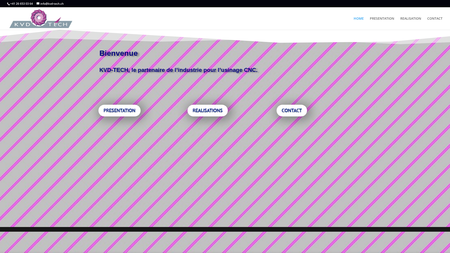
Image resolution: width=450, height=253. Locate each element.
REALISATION (410, 19)
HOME (359, 19)
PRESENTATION (382, 19)
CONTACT (434, 19)
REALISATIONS (208, 110)
